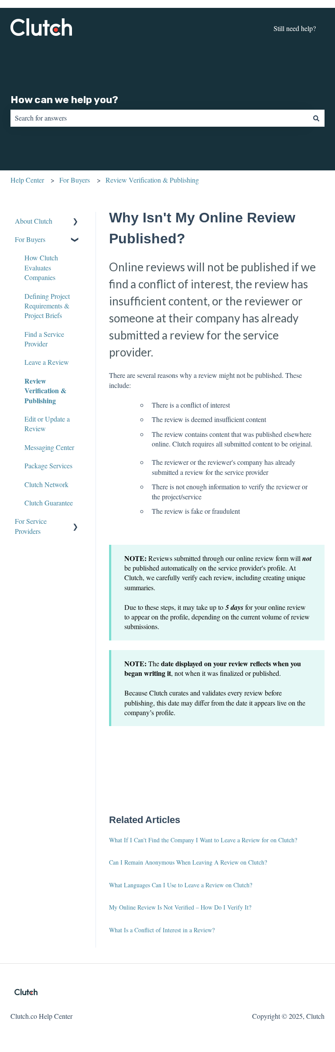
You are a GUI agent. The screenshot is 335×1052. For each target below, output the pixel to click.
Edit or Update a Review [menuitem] (47, 423)
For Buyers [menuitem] (30, 239)
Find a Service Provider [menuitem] (44, 338)
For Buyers (74, 179)
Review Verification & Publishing (152, 179)
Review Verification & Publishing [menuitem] (45, 390)
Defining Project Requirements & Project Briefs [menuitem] (47, 305)
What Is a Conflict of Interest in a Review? (162, 930)
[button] (75, 222)
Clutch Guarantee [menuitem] (48, 502)
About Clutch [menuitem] (33, 220)
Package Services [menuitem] (48, 465)
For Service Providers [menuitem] (31, 525)
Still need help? (294, 28)
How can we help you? (64, 99)
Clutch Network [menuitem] (46, 484)
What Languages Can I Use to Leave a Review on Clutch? (180, 885)
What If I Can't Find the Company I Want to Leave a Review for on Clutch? (203, 840)
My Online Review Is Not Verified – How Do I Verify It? (180, 907)
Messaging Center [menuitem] (49, 447)
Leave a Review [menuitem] (46, 362)
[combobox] (159, 118)
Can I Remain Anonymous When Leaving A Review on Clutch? (188, 862)
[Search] (316, 118)
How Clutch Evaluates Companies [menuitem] (41, 267)
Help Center (27, 179)
